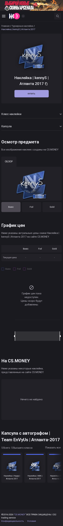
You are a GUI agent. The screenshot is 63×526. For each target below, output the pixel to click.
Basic (11, 207)
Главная (5, 26)
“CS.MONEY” (20, 514)
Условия (31, 521)
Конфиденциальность (12, 521)
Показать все (53, 447)
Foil (31, 207)
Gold (52, 207)
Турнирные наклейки (22, 26)
